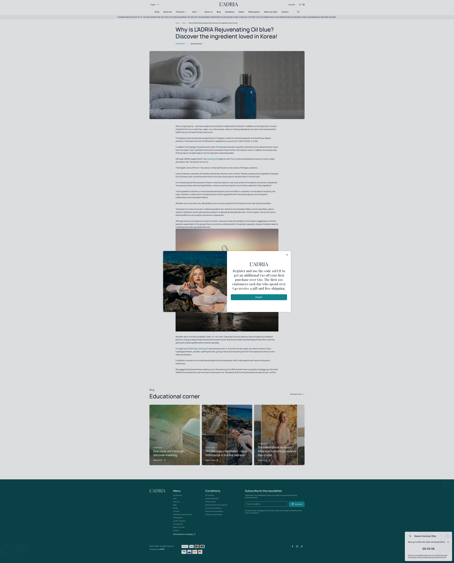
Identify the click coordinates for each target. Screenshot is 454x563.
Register (258, 297)
